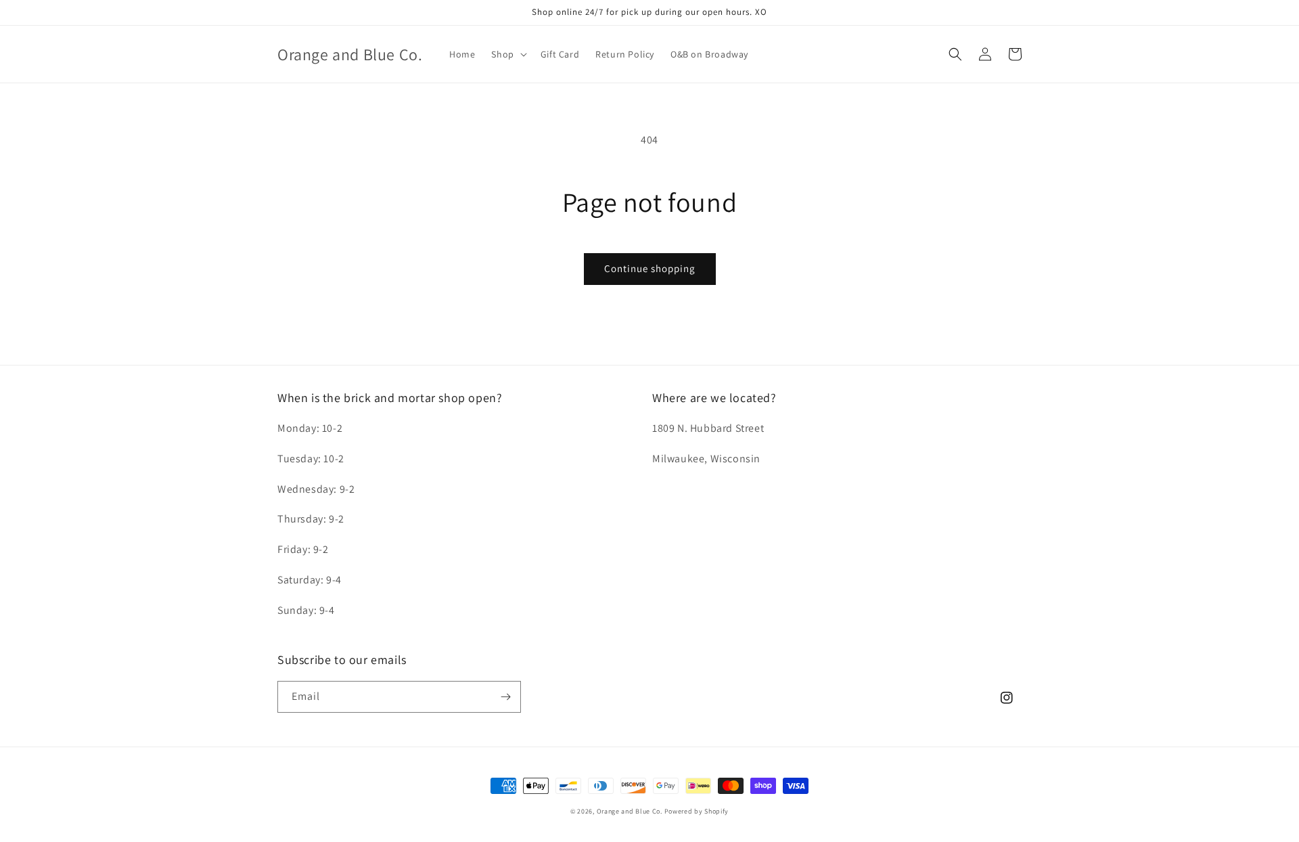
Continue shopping (650, 268)
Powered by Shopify (696, 811)
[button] (507, 54)
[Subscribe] (505, 697)
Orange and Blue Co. (630, 811)
